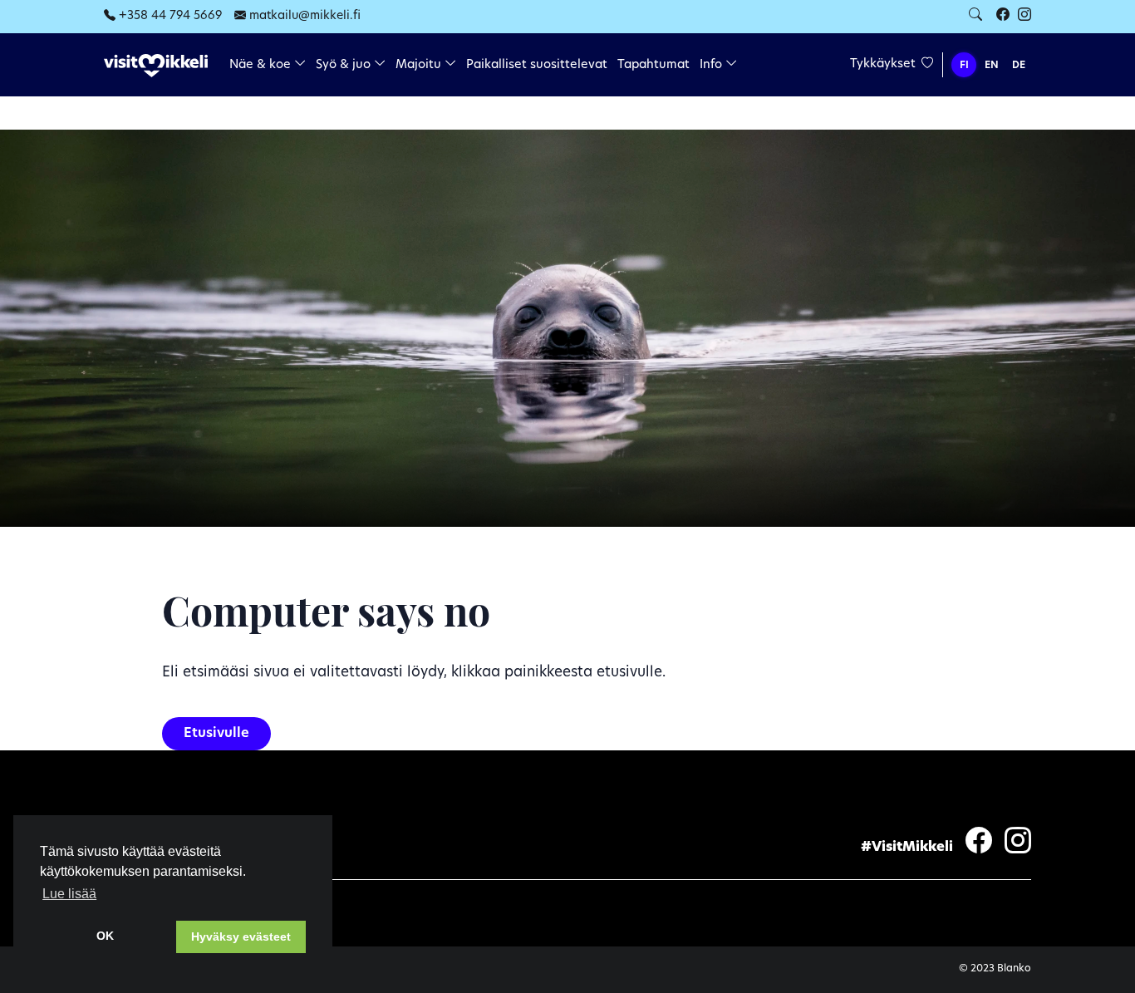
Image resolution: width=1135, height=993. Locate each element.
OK (105, 935)
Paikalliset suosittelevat (536, 65)
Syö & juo (345, 65)
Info (712, 65)
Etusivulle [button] (216, 733)
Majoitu (420, 65)
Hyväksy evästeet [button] (241, 936)
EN (992, 66)
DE (1018, 66)
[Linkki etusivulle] (156, 66)
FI (964, 66)
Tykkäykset (884, 64)
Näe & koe (261, 65)
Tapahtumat (653, 65)
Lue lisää (69, 894)
